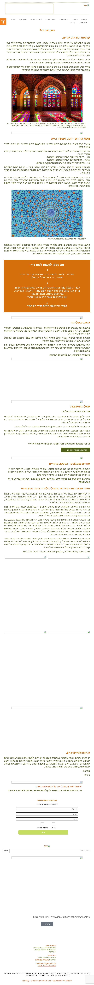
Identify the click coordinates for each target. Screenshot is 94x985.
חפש (6, 851)
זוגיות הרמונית (43, 973)
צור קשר (72, 23)
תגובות (58, 975)
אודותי (53, 973)
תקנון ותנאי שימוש (47, 975)
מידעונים (65, 975)
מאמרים (7, 973)
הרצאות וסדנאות (76, 973)
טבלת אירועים (62, 973)
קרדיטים (25, 981)
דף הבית (84, 19)
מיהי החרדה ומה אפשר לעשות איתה (47, 967)
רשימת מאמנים (18, 973)
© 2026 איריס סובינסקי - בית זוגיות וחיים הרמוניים (51, 981)
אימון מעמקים (23, 19)
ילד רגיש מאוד (31, 973)
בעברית (46, 960)
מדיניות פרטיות (32, 975)
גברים (13, 19)
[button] (3, 21)
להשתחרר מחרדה (36, 19)
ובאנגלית (38, 960)
